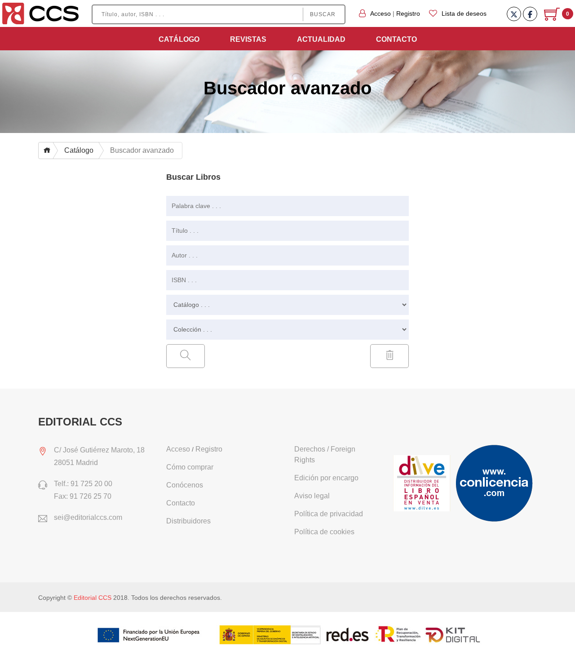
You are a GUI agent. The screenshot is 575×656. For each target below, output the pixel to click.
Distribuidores (188, 521)
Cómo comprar (189, 467)
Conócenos (184, 485)
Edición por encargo (326, 478)
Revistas (248, 39)
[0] (553, 17)
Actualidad (321, 39)
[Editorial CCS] (40, 13)
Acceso (380, 13)
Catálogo (179, 39)
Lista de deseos (464, 13)
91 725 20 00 (91, 484)
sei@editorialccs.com (88, 517)
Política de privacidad (328, 514)
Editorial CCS (92, 597)
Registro (408, 13)
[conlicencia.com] (495, 484)
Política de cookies (324, 532)
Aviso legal (312, 496)
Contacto (396, 39)
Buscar (323, 14)
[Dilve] (423, 484)
